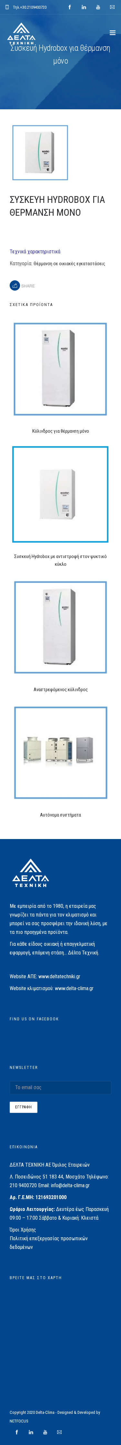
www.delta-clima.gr (74, 988)
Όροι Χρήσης (23, 1230)
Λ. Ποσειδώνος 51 (29, 1177)
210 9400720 (23, 1185)
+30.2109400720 (33, 7)
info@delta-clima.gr (70, 1185)
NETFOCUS (19, 1421)
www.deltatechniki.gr (59, 976)
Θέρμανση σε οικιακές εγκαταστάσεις (69, 263)
